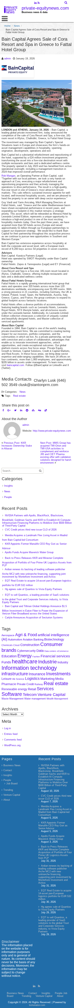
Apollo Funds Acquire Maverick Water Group (29, 552)
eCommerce (62, 651)
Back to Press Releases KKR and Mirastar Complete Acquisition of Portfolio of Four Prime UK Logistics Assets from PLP (37, 562)
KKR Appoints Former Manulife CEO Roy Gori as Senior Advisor (53, 825)
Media (59, 678)
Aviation (28, 639)
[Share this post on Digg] (39, 410)
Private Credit (25, 684)
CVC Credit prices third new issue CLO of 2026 (31, 529)
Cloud (16, 645)
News (17, 26)
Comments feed (13, 739)
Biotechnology (54, 639)
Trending (8, 790)
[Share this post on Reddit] (27, 410)
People (8, 497)
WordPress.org (12, 745)
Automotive (15, 639)
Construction (29, 645)
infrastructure (15, 673)
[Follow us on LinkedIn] (35, 3)
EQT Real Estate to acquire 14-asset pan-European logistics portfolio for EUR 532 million (54, 894)
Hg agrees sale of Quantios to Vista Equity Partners (33, 589)
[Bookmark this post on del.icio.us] (46, 410)
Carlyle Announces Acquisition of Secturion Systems (34, 617)
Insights (8, 485)
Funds (6, 662)
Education (9, 656)
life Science (18, 679)
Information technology (29, 668)
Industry (62, 662)
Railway (39, 684)
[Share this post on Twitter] (15, 410)
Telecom (30, 694)
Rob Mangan (8, 175)
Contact (7, 770)
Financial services (55, 656)
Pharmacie (9, 684)
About (6, 799)
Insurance (37, 674)
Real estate (19, 395)
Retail (32, 689)
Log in (7, 728)
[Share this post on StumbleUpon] (33, 410)
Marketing (47, 679)
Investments (58, 673)
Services (45, 688)
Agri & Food (26, 634)
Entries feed (10, 734)
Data (40, 651)
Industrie (47, 662)
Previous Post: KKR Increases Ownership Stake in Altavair (17, 445)
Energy (24, 655)
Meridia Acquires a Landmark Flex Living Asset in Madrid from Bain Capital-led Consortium (55, 810)
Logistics (32, 678)
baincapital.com (15, 365)
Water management (35, 698)
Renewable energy (14, 689)
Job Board (11, 783)
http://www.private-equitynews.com (52, 430)
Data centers (50, 651)
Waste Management (13, 698)
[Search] (66, 2)
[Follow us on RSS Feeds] (38, 3)
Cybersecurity (26, 650)
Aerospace (8, 635)
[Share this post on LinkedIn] (21, 410)
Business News (11, 765)
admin (7, 58)
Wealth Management (57, 698)
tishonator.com (37, 1005)
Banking (38, 639)
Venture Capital (51, 694)
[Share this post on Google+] (9, 410)
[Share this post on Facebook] (3, 410)
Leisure (7, 678)
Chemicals (7, 645)
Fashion (36, 656)
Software (12, 694)
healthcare (24, 661)
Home (7, 26)
